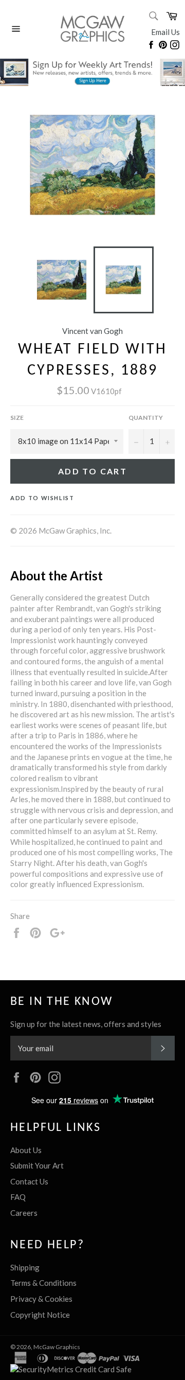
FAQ (18, 1196)
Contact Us (29, 1181)
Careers (24, 1212)
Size (17, 417)
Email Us (165, 32)
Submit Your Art (37, 1165)
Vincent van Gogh (92, 330)
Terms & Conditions (43, 1282)
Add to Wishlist (42, 497)
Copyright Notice (40, 1314)
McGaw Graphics (56, 1347)
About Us (26, 1150)
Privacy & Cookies (41, 1298)
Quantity (145, 417)
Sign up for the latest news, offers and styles (85, 1024)
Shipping (25, 1267)
